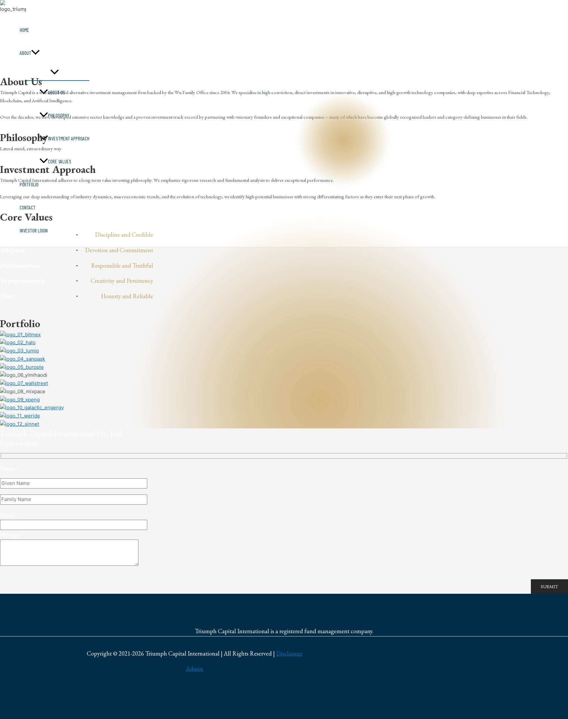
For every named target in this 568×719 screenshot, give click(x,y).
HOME (24, 30)
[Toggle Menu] (54, 72)
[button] (35, 52)
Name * (9, 468)
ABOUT (25, 53)
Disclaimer (289, 653)
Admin (194, 668)
